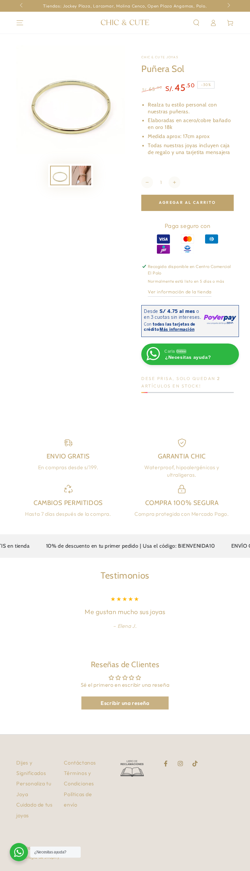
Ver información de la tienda (180, 292)
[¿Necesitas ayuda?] (19, 852)
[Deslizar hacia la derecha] (228, 6)
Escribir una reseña (125, 703)
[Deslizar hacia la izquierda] (21, 6)
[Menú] (19, 23)
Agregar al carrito (187, 202)
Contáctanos (80, 762)
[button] (196, 23)
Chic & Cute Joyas (159, 57)
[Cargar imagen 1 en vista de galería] (60, 175)
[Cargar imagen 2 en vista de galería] (81, 175)
